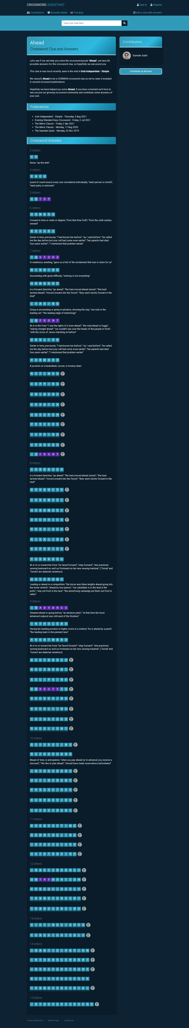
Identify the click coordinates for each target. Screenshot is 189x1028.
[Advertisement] (140, 123)
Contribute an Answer (141, 71)
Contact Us (69, 1020)
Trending (78, 12)
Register (157, 4)
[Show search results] (124, 23)
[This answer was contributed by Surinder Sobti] (62, 373)
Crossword (46, 5)
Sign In (143, 4)
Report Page (53, 1020)
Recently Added (58, 12)
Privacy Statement (35, 1020)
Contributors (37, 12)
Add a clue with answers (148, 12)
